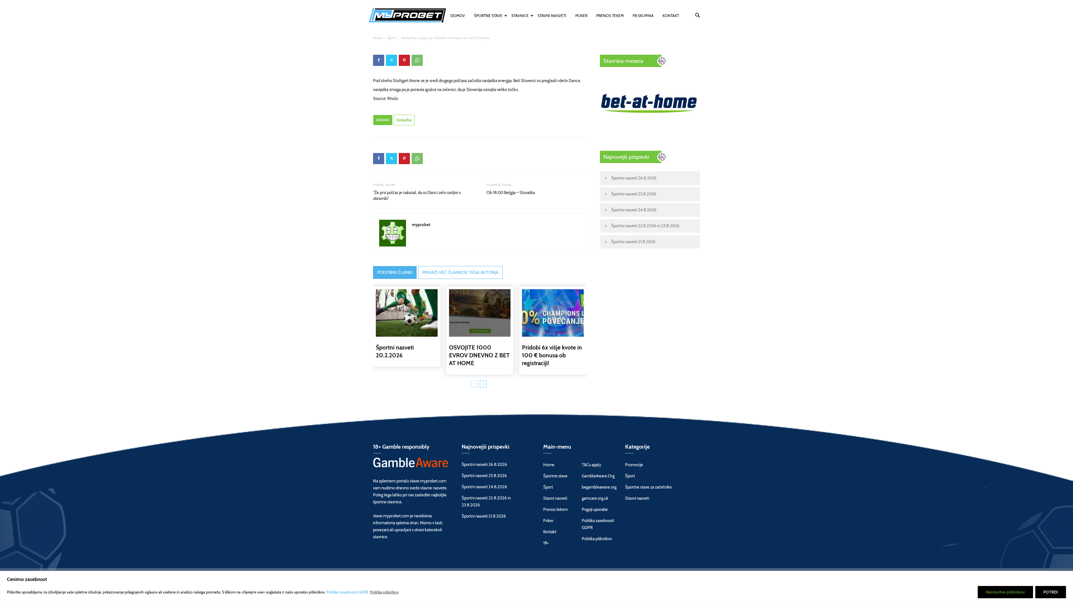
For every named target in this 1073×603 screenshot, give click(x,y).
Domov (457, 15)
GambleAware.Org (598, 475)
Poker (581, 15)
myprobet (421, 224)
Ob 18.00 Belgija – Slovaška (510, 192)
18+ (546, 542)
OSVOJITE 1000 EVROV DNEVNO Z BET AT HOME (479, 355)
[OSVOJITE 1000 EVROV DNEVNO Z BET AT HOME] (480, 313)
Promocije (634, 464)
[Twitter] (391, 60)
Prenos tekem (610, 15)
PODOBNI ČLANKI (394, 272)
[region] (536, 587)
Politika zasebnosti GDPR (347, 592)
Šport (392, 38)
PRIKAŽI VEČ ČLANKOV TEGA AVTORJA (460, 272)
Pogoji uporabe (595, 509)
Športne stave (488, 15)
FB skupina (643, 15)
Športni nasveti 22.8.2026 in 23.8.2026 (645, 225)
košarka (404, 120)
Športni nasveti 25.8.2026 (633, 194)
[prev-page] (474, 384)
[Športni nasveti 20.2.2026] (407, 313)
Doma (377, 38)
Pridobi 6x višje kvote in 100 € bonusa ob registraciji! (552, 355)
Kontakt (671, 15)
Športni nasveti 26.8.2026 (634, 178)
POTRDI (1050, 592)
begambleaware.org (599, 487)
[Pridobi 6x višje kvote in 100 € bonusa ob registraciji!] (553, 313)
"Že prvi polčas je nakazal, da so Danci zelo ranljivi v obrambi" (417, 195)
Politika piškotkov (384, 592)
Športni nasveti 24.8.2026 (634, 209)
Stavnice (520, 15)
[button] (697, 16)
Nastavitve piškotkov (1005, 592)
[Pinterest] (404, 60)
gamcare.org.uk (595, 498)
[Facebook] (378, 60)
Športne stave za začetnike (648, 487)
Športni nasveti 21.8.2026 (633, 241)
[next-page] (483, 384)
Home (548, 464)
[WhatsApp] (417, 60)
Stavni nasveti (552, 15)
